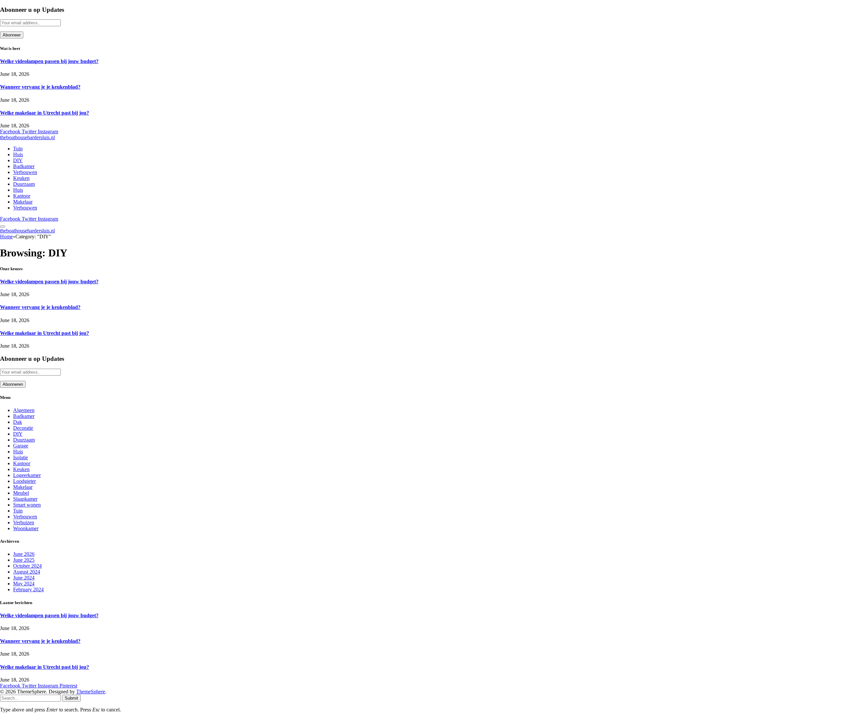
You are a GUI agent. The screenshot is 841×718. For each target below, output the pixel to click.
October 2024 (27, 566)
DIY (18, 160)
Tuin (18, 148)
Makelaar (23, 202)
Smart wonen (27, 505)
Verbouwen (25, 172)
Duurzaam (24, 184)
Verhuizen (23, 522)
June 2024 (23, 577)
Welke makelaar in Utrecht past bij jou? (44, 113)
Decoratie (23, 428)
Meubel (21, 493)
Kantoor (21, 196)
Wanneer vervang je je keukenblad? (40, 87)
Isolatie (20, 457)
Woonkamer (25, 528)
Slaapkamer (25, 499)
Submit (71, 698)
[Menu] (2, 227)
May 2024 (23, 583)
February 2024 (28, 589)
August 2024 (26, 572)
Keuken (21, 178)
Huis (18, 154)
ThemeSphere (90, 691)
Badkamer (23, 166)
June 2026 (23, 554)
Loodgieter (24, 481)
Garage (20, 445)
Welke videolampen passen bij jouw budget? (49, 61)
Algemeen (23, 410)
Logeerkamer (27, 475)
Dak (17, 422)
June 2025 (23, 560)
